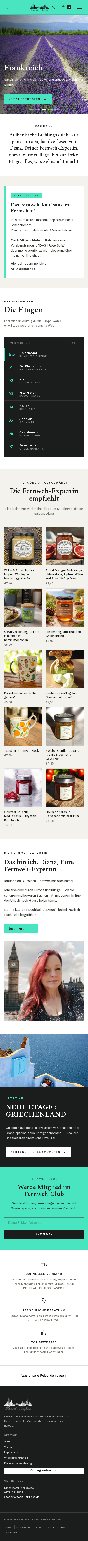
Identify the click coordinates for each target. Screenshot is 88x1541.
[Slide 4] (50, 109)
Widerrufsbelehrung (16, 1458)
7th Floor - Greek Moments (39, 1152)
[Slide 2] (37, 109)
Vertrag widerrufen (44, 1470)
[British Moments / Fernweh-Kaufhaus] (39, 7)
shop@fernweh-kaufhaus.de (21, 1497)
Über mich (21, 928)
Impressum (11, 1452)
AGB (7, 1441)
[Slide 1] (31, 109)
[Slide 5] (56, 109)
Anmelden (44, 1234)
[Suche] (6, 7)
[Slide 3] (44, 109)
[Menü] (80, 7)
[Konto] (53, 7)
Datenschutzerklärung (18, 1463)
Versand (9, 1447)
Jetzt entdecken (28, 99)
